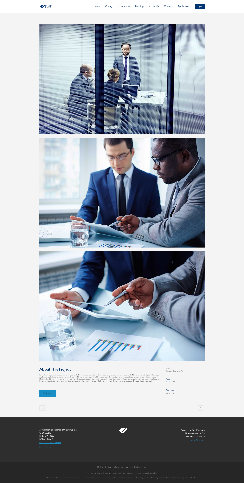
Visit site (47, 393)
